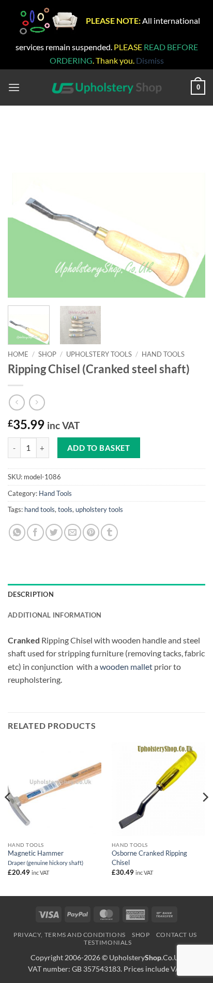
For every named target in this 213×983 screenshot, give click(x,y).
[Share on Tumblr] (109, 532)
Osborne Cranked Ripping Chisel (149, 858)
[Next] (188, 212)
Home (18, 354)
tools (65, 509)
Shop (47, 354)
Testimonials (107, 942)
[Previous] (25, 212)
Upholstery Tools (99, 354)
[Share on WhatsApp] (17, 532)
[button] (14, 87)
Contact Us (176, 934)
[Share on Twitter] (54, 532)
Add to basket (98, 447)
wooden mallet (127, 666)
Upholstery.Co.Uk (145, 957)
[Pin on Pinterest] (91, 532)
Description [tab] (31, 594)
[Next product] (17, 402)
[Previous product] (37, 402)
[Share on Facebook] (35, 532)
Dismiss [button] (150, 60)
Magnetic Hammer (45, 857)
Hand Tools (163, 354)
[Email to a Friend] (72, 532)
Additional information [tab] (55, 615)
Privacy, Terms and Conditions (69, 934)
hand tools (39, 509)
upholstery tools (99, 509)
